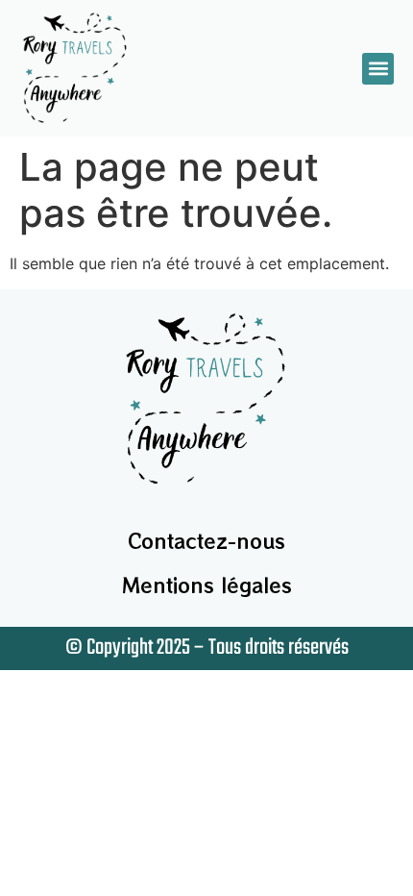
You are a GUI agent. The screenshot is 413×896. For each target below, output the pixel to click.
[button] (378, 69)
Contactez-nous (206, 541)
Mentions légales (207, 585)
